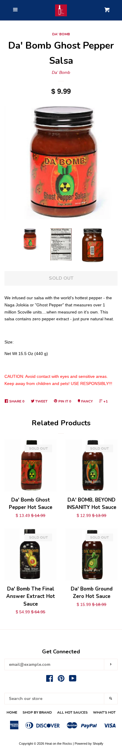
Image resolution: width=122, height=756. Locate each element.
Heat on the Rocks (58, 743)
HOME (12, 712)
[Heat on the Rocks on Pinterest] (61, 679)
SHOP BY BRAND (37, 712)
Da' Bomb (61, 72)
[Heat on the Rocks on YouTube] (72, 679)
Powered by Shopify (89, 743)
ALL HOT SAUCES (72, 712)
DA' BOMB (61, 34)
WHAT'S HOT (104, 712)
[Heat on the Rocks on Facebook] (49, 679)
